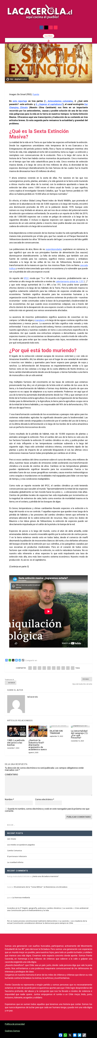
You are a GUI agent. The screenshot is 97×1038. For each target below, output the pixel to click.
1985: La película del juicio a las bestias (16, 742)
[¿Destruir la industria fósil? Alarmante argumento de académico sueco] (38, 731)
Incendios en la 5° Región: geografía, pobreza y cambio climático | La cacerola (39, 908)
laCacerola (32, 697)
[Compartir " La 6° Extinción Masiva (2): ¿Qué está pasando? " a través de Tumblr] (44, 668)
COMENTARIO (11, 774)
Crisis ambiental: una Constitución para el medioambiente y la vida (48, 909)
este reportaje (20, 101)
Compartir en (31, 660)
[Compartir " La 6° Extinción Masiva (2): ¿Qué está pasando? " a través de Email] (68, 668)
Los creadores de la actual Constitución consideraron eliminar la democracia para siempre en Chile (47, 922)
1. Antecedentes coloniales (59, 101)
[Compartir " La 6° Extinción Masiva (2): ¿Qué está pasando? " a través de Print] (72, 668)
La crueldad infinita (15, 862)
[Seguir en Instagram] (51, 27)
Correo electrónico (44, 799)
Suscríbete (49, 36)
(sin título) (11, 839)
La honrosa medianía (21, 897)
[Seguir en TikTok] (55, 27)
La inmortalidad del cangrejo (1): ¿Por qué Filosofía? (79, 734)
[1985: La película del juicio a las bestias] (16, 731)
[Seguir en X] (46, 27)
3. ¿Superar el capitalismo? (49, 104)
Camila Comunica (14, 850)
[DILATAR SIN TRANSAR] (59, 726)
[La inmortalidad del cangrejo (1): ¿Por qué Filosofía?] (80, 726)
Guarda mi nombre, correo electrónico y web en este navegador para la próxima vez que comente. (47, 810)
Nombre (9, 799)
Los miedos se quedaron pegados (21, 845)
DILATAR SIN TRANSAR (56, 732)
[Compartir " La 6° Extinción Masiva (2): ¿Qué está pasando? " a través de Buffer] (58, 668)
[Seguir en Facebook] (41, 27)
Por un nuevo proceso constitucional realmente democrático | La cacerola (38, 921)
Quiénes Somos (12, 1031)
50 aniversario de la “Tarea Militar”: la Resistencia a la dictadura (40, 887)
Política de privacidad (15, 1024)
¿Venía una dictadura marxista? (45, 876)
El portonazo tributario (17, 856)
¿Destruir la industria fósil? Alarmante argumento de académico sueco (38, 745)
